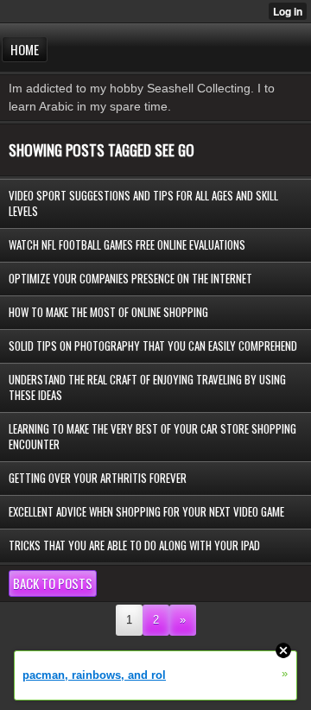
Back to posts (52, 583)
